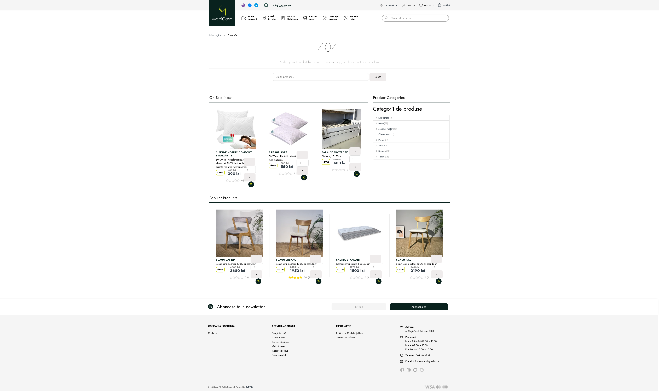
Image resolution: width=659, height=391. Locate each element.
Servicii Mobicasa (292, 18)
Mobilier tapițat (385, 129)
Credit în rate (272, 18)
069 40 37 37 (423, 355)
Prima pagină (215, 35)
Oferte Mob (384, 134)
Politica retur (354, 18)
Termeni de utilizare (345, 337)
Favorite (429, 5)
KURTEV (249, 387)
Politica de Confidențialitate (349, 333)
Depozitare (383, 117)
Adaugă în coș (253, 184)
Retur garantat (279, 355)
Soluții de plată (252, 18)
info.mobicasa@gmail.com (426, 361)
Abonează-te (419, 306)
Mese (380, 123)
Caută (377, 76)
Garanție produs (333, 18)
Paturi (381, 140)
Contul (411, 5)
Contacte (212, 333)
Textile (381, 156)
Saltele (381, 145)
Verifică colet (313, 18)
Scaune (382, 151)
